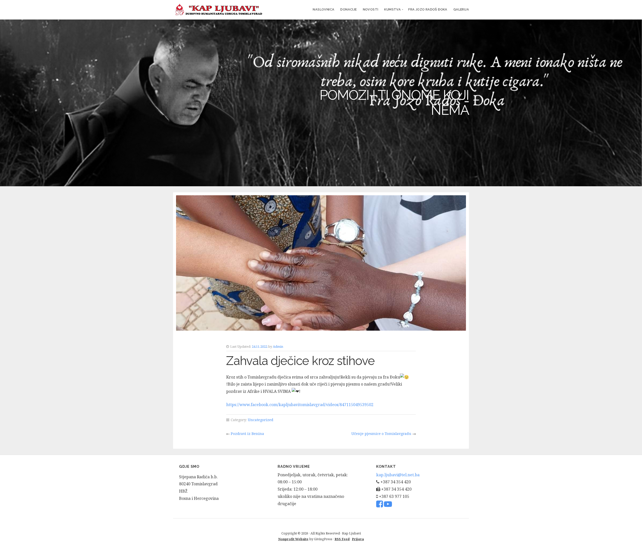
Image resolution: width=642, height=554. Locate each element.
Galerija (461, 9)
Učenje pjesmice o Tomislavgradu (381, 433)
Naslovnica (323, 9)
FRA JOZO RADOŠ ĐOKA (427, 9)
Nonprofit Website (293, 539)
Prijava (358, 539)
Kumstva (392, 9)
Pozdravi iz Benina (247, 433)
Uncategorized (260, 419)
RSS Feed (342, 539)
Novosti (370, 9)
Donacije (348, 9)
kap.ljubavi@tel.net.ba (398, 475)
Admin (278, 346)
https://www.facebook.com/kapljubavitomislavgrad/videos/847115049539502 (299, 404)
